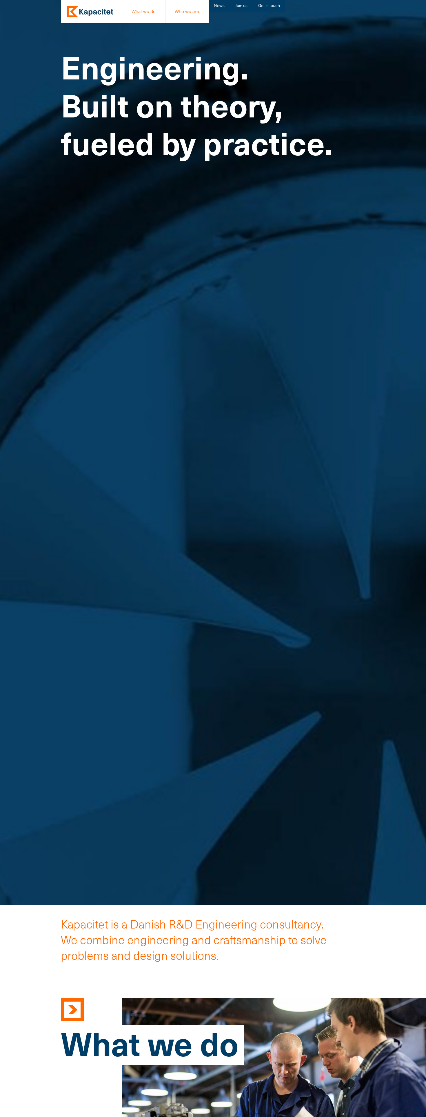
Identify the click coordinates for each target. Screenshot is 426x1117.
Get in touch (269, 5)
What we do (144, 11)
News (219, 5)
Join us (241, 5)
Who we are (187, 11)
